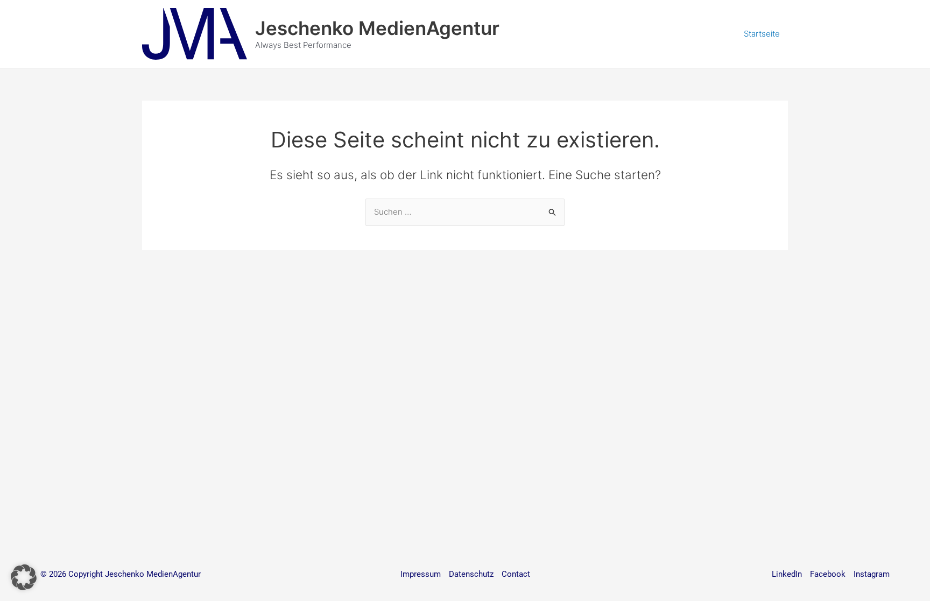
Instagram (872, 574)
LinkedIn (787, 574)
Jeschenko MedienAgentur (377, 28)
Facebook (828, 574)
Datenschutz (471, 574)
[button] (23, 577)
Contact (516, 574)
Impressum (420, 574)
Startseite (762, 34)
